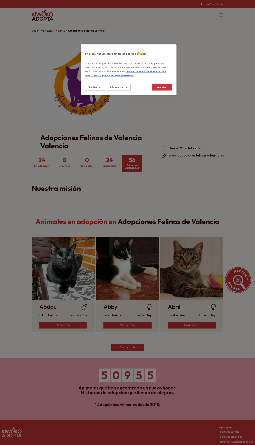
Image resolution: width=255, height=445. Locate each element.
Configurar (95, 87)
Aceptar (162, 86)
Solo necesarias (118, 86)
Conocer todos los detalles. (141, 71)
